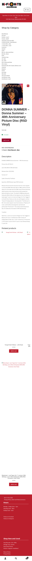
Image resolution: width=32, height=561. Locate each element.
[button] (28, 86)
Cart (24, 557)
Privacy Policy (6, 554)
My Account (5, 558)
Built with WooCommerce (18, 499)
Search (16, 558)
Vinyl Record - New (14, 150)
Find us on (8, 516)
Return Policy (6, 552)
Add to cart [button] (14, 351)
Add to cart (6, 140)
